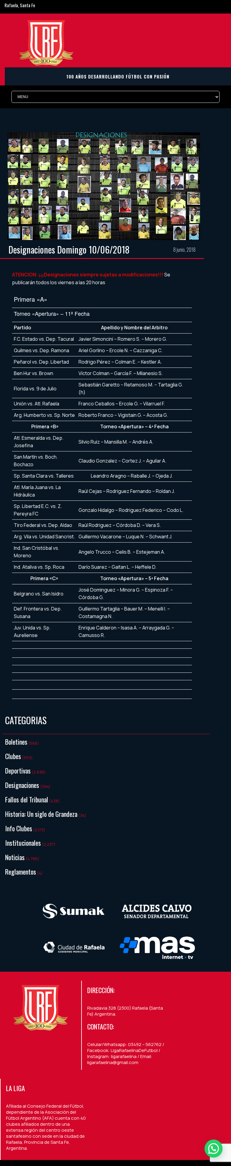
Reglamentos (20, 871)
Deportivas (18, 770)
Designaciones (22, 785)
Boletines (16, 741)
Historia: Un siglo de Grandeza (41, 814)
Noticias (15, 857)
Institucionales (23, 843)
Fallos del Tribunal (26, 799)
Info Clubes (18, 828)
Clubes (13, 756)
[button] (214, 1149)
